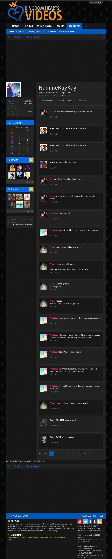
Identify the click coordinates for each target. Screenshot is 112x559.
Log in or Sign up (96, 2)
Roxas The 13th (57, 420)
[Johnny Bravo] (26, 175)
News (10, 537)
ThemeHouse (84, 542)
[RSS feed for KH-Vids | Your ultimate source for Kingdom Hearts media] (99, 521)
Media (60, 26)
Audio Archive (33, 537)
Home (15, 26)
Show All (29, 182)
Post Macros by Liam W (90, 530)
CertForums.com (85, 557)
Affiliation (11, 540)
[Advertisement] (56, 61)
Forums (28, 26)
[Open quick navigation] (104, 37)
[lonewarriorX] (11, 196)
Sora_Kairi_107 (57, 128)
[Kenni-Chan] (11, 167)
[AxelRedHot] (26, 196)
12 (30, 189)
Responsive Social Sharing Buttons (90, 555)
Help (101, 515)
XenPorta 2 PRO (12, 461)
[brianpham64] (19, 196)
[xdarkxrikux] (19, 175)
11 (85, 454)
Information (47, 104)
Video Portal (44, 26)
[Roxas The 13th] (11, 204)
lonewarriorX (56, 162)
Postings (82, 100)
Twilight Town (27, 219)
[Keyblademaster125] (26, 204)
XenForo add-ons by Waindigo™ (88, 546)
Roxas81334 (55, 437)
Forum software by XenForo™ (88, 527)
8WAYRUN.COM (39, 461)
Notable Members (16, 31)
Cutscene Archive (19, 537)
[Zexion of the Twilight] (11, 175)
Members (74, 26)
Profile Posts (47, 100)
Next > (91, 454)
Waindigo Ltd (87, 548)
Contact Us (89, 515)
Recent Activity (65, 100)
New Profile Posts (67, 31)
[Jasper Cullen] (26, 167)
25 (30, 160)
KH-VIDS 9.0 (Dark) (18, 515)
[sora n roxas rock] (19, 167)
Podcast (53, 537)
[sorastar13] (19, 204)
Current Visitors (34, 31)
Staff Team (61, 537)
